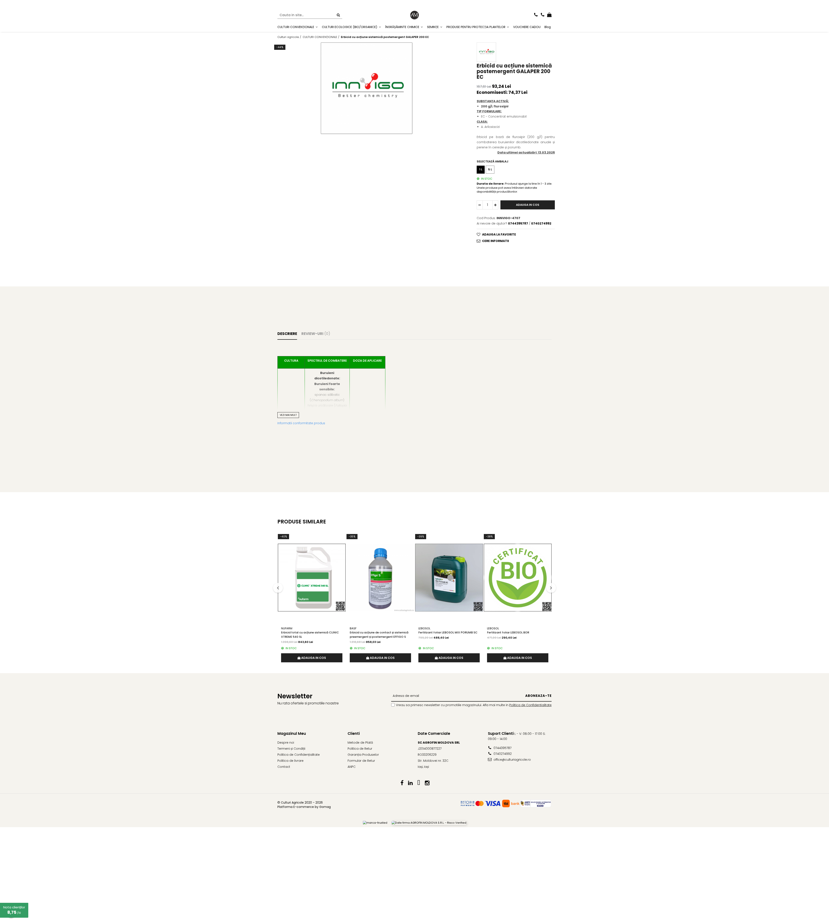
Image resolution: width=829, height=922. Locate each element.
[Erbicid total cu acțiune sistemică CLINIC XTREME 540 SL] (312, 577)
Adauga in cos (527, 205)
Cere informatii (495, 241)
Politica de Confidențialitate (298, 754)
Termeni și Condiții (291, 748)
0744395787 (502, 748)
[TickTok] (418, 783)
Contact (283, 767)
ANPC (352, 767)
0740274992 (502, 754)
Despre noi (285, 742)
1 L (480, 169)
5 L (490, 169)
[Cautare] (338, 15)
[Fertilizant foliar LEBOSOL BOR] (518, 577)
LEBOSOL (424, 628)
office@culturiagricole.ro (512, 759)
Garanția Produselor (363, 754)
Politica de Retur (360, 748)
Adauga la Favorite (499, 234)
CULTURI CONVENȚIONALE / (321, 37)
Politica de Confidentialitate (530, 705)
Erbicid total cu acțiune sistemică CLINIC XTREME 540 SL (310, 634)
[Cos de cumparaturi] (549, 15)
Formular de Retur (361, 761)
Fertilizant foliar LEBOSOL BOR (508, 632)
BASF (353, 628)
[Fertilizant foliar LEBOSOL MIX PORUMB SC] (449, 577)
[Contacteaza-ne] (536, 15)
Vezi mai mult (288, 415)
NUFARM (286, 628)
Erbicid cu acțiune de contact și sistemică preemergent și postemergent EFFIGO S (379, 634)
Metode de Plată (360, 742)
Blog (547, 27)
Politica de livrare (290, 761)
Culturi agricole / (289, 37)
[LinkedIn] (410, 783)
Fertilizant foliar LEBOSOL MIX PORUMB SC (448, 632)
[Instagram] (427, 783)
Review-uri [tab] (315, 333)
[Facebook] (402, 783)
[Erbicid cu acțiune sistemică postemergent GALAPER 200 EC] (366, 88)
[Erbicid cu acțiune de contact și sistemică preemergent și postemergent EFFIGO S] (380, 577)
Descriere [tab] (287, 333)
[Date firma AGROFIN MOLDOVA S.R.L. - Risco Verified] (429, 823)
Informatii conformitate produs (301, 423)
